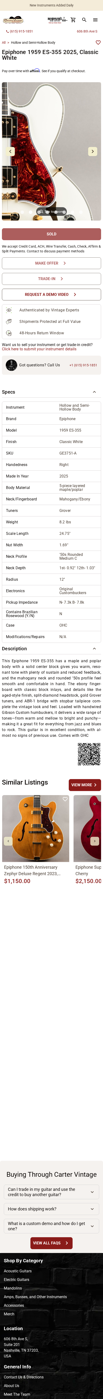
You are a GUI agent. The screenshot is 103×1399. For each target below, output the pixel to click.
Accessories (14, 1305)
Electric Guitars (16, 1279)
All (4, 42)
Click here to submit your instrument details (39, 349)
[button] (51, 392)
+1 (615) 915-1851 (83, 365)
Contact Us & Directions (24, 1377)
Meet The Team (17, 1394)
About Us (11, 1385)
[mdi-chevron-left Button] (8, 841)
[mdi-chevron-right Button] (94, 841)
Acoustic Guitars (18, 1271)
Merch (9, 1314)
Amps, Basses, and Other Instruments (35, 1297)
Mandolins (13, 1288)
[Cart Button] (73, 20)
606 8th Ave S (87, 31)
